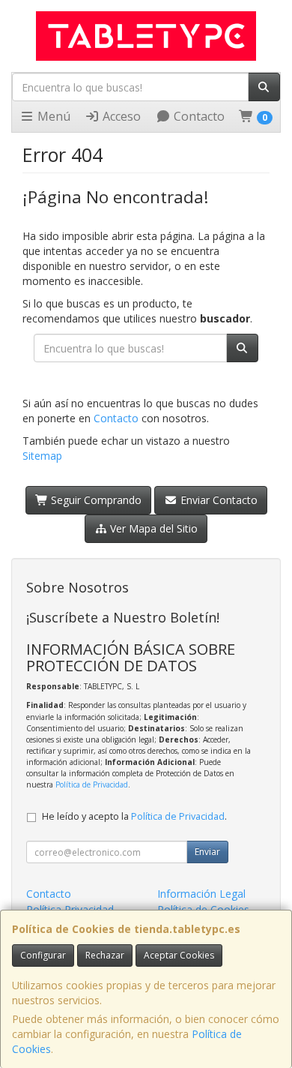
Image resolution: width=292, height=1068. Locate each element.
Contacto (198, 116)
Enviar (207, 851)
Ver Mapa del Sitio (152, 528)
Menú (52, 116)
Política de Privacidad (91, 784)
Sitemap (42, 455)
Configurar (43, 955)
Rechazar (104, 955)
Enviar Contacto (217, 500)
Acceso (120, 116)
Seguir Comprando (95, 500)
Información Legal (201, 893)
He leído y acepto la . (134, 816)
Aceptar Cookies (179, 955)
